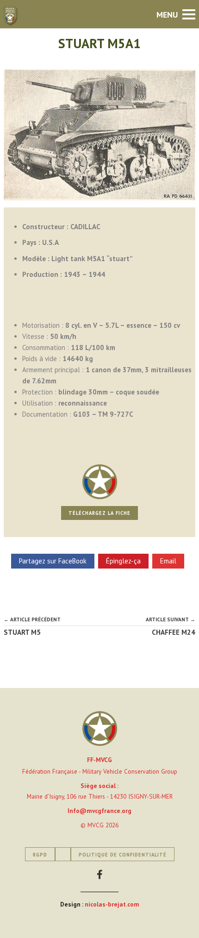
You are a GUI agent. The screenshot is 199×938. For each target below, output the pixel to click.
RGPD (40, 854)
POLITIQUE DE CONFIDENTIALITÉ (123, 854)
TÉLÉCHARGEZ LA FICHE (99, 513)
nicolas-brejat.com (112, 904)
